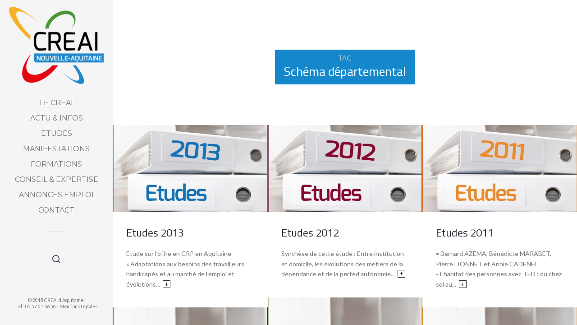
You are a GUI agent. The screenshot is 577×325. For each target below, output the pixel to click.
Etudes (56, 133)
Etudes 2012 (310, 232)
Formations (56, 164)
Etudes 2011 (465, 232)
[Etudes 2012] (345, 168)
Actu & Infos (56, 118)
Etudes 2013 (155, 232)
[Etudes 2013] (190, 168)
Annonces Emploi (56, 194)
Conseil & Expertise (56, 179)
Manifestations (56, 148)
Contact (56, 210)
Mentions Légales (78, 306)
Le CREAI (56, 102)
